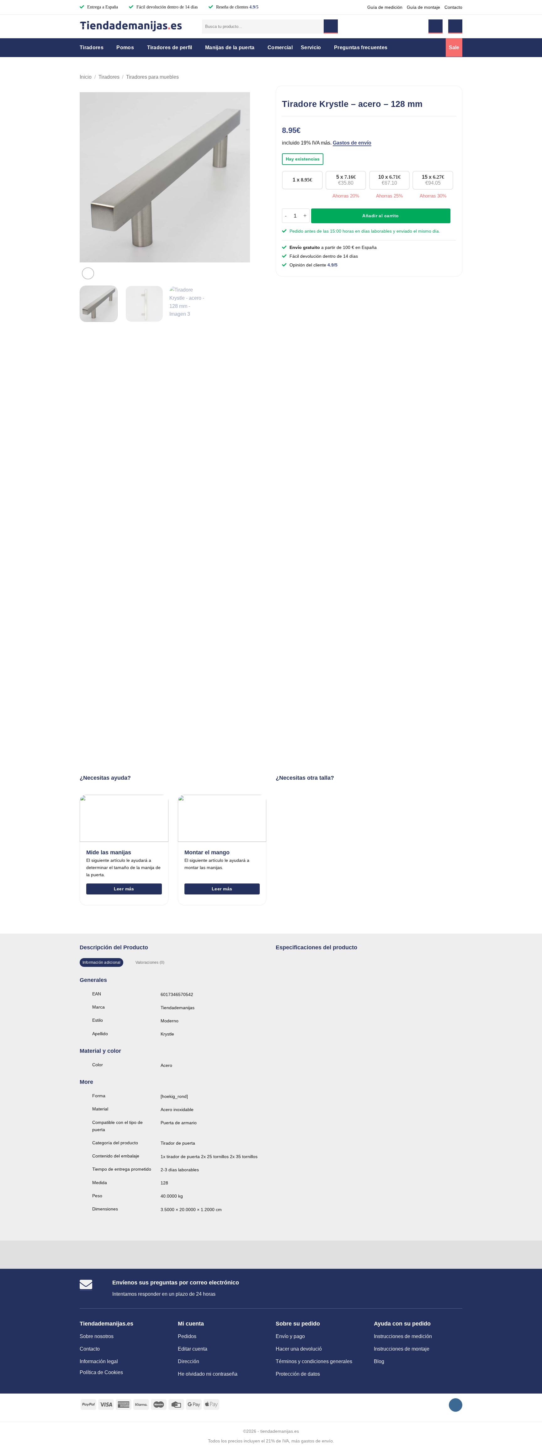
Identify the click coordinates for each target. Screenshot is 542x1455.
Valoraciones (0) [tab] (150, 962)
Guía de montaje (423, 7)
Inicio (86, 77)
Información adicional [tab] (101, 962)
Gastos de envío (352, 142)
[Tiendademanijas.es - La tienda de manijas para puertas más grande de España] (136, 26)
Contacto (453, 7)
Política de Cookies (101, 1372)
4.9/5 (253, 7)
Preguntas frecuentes (360, 47)
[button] (435, 26)
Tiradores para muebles (152, 77)
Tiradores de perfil (169, 47)
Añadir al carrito (380, 215)
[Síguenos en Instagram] (455, 1405)
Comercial (280, 47)
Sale (454, 47)
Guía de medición (384, 7)
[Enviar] (331, 26)
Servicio (311, 47)
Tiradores (92, 47)
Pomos (125, 47)
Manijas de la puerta (229, 47)
